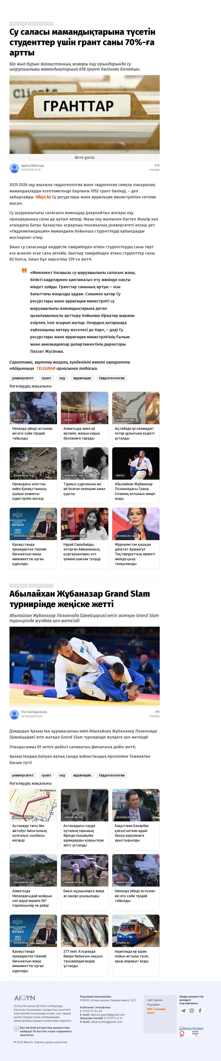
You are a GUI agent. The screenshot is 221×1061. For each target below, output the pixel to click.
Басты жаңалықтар (41, 23)
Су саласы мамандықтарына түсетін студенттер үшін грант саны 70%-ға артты (82, 42)
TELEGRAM (46, 368)
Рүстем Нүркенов (34, 712)
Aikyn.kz (43, 196)
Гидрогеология (112, 378)
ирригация (82, 378)
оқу (62, 378)
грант (46, 378)
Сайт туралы (155, 1000)
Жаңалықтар (18, 23)
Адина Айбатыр (32, 166)
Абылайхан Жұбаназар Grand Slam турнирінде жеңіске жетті (79, 599)
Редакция (153, 1004)
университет (22, 378)
